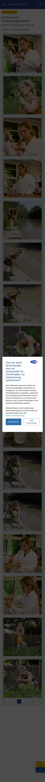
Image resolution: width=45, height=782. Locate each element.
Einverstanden (13, 422)
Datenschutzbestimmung (15, 415)
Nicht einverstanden (31, 422)
